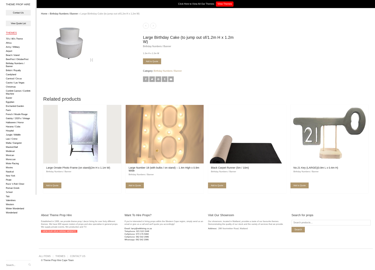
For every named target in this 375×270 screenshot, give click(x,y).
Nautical (10, 171)
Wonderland (11, 212)
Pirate (8, 180)
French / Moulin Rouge (17, 114)
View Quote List (18, 23)
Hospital (10, 130)
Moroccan (11, 159)
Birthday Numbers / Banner (15, 64)
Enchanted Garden (15, 106)
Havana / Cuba (13, 126)
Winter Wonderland (15, 208)
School (9, 192)
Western (10, 204)
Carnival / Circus (14, 78)
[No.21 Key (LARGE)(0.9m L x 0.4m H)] (153, 26)
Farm (8, 110)
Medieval (10, 151)
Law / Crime (11, 139)
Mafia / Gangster (14, 143)
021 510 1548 (142, 231)
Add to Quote (152, 61)
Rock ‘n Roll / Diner (15, 184)
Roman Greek (12, 188)
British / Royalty (13, 70)
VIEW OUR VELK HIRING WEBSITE (59, 231)
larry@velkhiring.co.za (141, 228)
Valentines (11, 200)
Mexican (10, 155)
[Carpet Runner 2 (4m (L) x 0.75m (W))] (146, 26)
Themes (11, 32)
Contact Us (18, 12)
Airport (9, 51)
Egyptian (10, 102)
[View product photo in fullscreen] (91, 60)
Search (298, 229)
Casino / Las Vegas (15, 82)
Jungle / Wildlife (13, 134)
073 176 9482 (142, 234)
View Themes (225, 4)
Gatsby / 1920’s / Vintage (18, 118)
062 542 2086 (142, 237)
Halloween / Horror (15, 122)
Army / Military (13, 47)
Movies (9, 167)
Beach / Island (12, 55)
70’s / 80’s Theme (14, 38)
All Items (45, 256)
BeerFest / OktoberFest (17, 59)
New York (10, 175)
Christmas (11, 86)
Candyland (11, 74)
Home (44, 13)
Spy (8, 196)
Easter (9, 98)
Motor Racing (12, 163)
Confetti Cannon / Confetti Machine (18, 92)
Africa (8, 43)
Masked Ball (12, 147)
